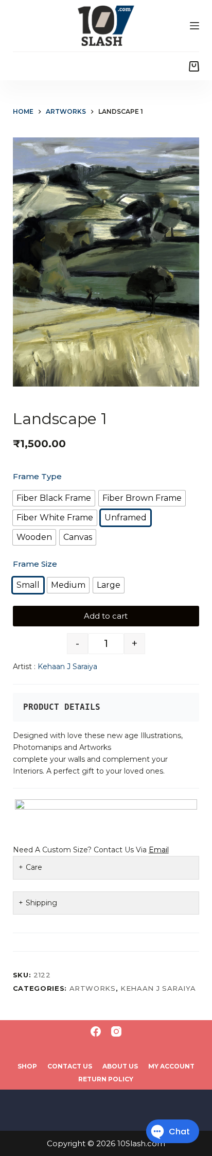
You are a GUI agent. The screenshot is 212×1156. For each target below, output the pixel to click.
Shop (27, 1066)
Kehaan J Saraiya (67, 666)
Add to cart (106, 616)
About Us (120, 1066)
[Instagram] (116, 1031)
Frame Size (35, 564)
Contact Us (69, 1066)
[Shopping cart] (194, 66)
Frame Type (37, 476)
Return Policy (105, 1079)
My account (171, 1066)
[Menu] (194, 25)
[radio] (54, 498)
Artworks (92, 988)
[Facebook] (96, 1031)
